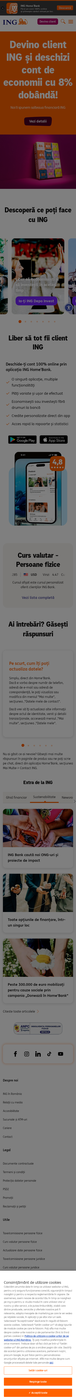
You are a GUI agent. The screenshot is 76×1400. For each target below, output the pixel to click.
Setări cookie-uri (38, 1370)
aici (51, 1362)
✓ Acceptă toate (38, 1392)
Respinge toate (38, 1381)
